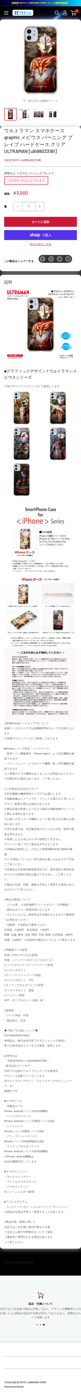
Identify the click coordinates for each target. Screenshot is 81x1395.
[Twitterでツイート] (60, 259)
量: (6, 206)
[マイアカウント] (65, 13)
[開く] (57, 13)
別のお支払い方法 (40, 244)
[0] (73, 12)
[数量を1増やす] (39, 206)
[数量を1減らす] (17, 206)
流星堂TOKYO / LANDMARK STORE (22, 160)
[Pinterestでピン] (51, 259)
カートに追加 (40, 221)
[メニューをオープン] (6, 13)
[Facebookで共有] (42, 259)
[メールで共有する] (68, 259)
